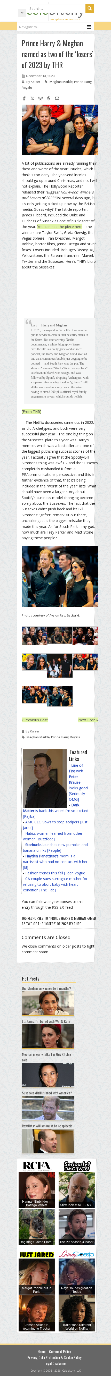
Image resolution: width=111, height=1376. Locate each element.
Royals (27, 88)
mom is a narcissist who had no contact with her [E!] (55, 862)
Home (41, 1351)
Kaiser (36, 82)
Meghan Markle (61, 82)
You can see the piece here (59, 226)
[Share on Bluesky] (40, 99)
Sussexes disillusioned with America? (47, 1092)
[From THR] (31, 411)
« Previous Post (35, 719)
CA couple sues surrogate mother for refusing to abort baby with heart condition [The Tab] (55, 884)
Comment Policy (60, 1351)
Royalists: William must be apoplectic (47, 1125)
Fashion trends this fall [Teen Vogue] (55, 873)
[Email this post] (57, 99)
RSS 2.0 (58, 907)
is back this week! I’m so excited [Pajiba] (55, 811)
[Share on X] (32, 99)
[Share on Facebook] (24, 99)
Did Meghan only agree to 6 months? (46, 988)
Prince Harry (82, 82)
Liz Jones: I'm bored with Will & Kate (46, 1021)
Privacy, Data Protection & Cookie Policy (54, 1357)
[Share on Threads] (48, 99)
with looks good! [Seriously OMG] (79, 782)
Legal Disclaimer (55, 1363)
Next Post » (88, 719)
